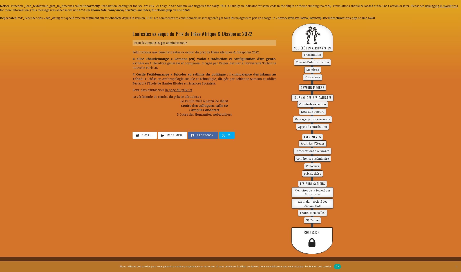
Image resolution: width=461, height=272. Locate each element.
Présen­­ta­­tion (312, 55)
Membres (312, 70)
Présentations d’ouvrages (312, 151)
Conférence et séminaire (312, 159)
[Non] (456, 266)
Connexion (312, 232)
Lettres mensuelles (312, 213)
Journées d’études (313, 143)
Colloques (312, 166)
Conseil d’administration (312, 62)
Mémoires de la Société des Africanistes (312, 192)
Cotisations (312, 77)
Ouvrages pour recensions (312, 119)
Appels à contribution (312, 127)
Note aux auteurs (312, 112)
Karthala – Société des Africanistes (312, 203)
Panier (314, 220)
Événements (312, 137)
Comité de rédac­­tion (312, 104)
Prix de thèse (312, 173)
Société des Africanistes (312, 48)
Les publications (312, 184)
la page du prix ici (178, 90)
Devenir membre (312, 87)
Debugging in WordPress (441, 6)
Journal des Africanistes (313, 97)
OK (337, 266)
